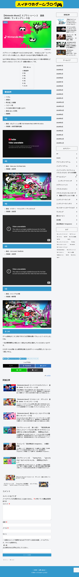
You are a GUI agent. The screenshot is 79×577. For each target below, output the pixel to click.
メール (6, 528)
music (5, 358)
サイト (5, 534)
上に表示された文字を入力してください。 (16, 547)
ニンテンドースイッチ (14, 358)
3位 (25, 78)
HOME (35, 570)
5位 (25, 73)
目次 (24, 67)
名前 (5, 522)
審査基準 (26, 70)
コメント (6, 504)
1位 (25, 83)
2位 (25, 80)
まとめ (25, 85)
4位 (25, 75)
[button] (35, 370)
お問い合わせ (42, 570)
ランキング (23, 358)
